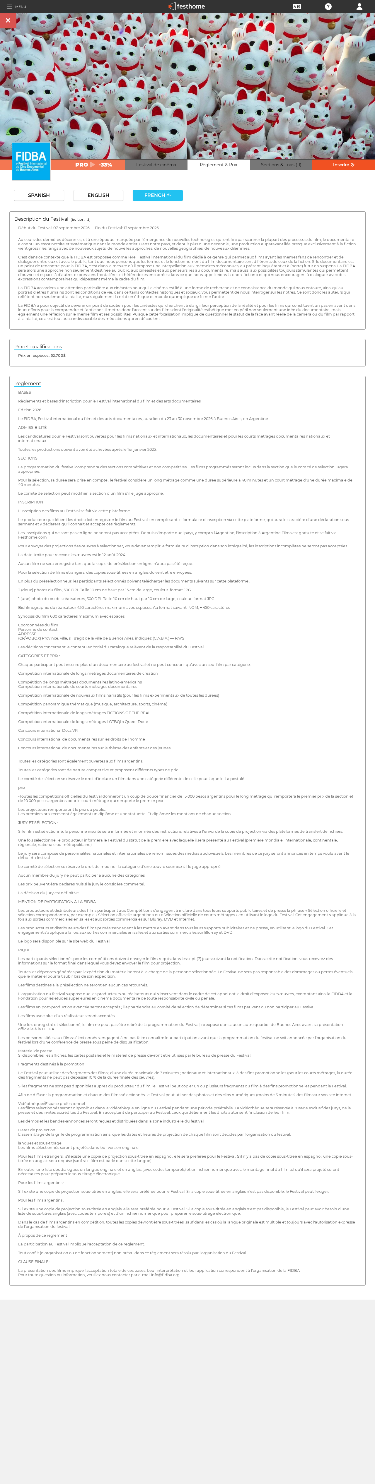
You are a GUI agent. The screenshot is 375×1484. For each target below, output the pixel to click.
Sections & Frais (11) (281, 164)
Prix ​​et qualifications (38, 346)
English (98, 195)
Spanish (39, 195)
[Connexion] (359, 6)
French (157, 195)
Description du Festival (52, 219)
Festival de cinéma (156, 164)
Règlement (27, 383)
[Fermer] (8, 20)
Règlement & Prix (218, 164)
